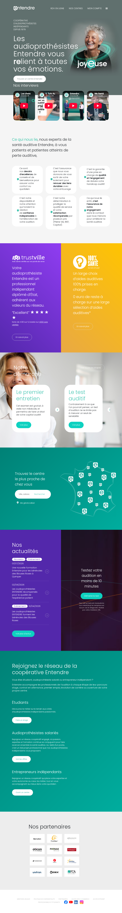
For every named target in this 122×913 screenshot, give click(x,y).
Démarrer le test (91, 596)
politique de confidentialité (44, 899)
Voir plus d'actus (23, 633)
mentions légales (23, 899)
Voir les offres (21, 759)
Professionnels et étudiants (49, 902)
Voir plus (24, 425)
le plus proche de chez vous (30, 481)
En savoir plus (22, 337)
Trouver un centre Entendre (29, 78)
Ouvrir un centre (22, 792)
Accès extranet (99, 899)
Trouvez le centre (29, 473)
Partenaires (63, 899)
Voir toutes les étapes (91, 367)
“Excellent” (20, 312)
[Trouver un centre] (107, 8)
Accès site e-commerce (80, 899)
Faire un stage (22, 720)
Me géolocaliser (27, 503)
